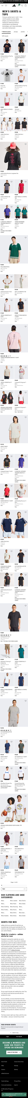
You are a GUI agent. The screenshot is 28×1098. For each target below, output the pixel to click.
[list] (14, 32)
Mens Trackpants (22, 907)
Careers (3, 1069)
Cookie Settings (5, 1081)
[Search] (22, 5)
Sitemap (16, 1065)
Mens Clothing (5, 906)
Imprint (16, 1085)
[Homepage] (14, 6)
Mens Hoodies (5, 915)
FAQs (2, 1065)
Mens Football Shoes (5, 910)
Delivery (16, 1069)
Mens (2, 900)
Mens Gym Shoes (21, 913)
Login (7, 1036)
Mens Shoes (13, 915)
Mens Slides (22, 903)
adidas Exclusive (5, 1073)
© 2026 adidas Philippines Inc (7, 1089)
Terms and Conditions (6, 1085)
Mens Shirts (13, 912)
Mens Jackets (13, 900)
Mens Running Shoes (14, 910)
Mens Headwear (3, 913)
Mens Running (14, 906)
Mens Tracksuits (22, 910)
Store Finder (4, 1061)
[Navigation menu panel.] (2, 5)
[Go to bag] (25, 5)
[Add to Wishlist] (11, 41)
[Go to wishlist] (6, 5)
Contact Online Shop (19, 1061)
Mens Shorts (22, 900)
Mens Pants (13, 903)
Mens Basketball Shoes (4, 904)
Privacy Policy (17, 1081)
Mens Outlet (22, 915)
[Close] (3, 1095)
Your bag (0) (19, 1036)
